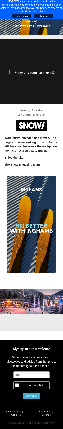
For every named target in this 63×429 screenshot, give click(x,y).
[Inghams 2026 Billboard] (31, 26)
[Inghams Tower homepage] (31, 224)
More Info (44, 16)
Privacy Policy (46, 411)
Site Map (46, 414)
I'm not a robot (34, 385)
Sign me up (31, 395)
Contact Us (17, 414)
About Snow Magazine (16, 411)
